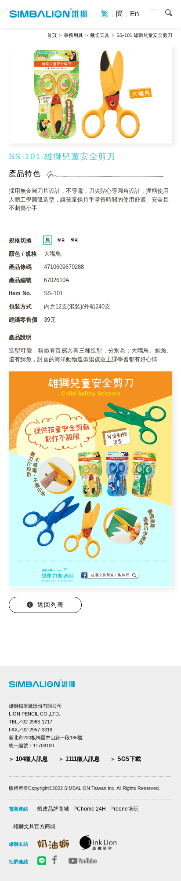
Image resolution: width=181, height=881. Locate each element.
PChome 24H (89, 809)
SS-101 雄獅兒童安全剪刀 (144, 35)
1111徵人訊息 (82, 759)
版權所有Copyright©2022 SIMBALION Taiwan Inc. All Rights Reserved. (84, 788)
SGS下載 (129, 759)
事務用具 (73, 35)
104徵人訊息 (32, 759)
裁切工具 (99, 35)
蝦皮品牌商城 (53, 809)
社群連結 (18, 861)
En (134, 14)
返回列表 (50, 604)
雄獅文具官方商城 (34, 826)
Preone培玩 (124, 809)
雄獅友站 (18, 844)
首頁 (52, 35)
